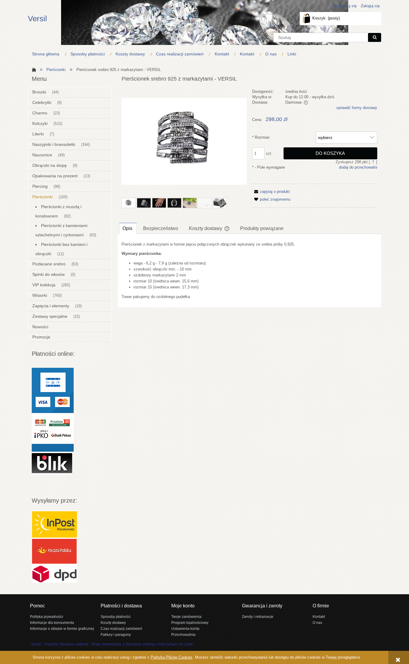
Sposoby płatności (116, 616)
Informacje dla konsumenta (52, 622)
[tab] (128, 228)
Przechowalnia (183, 634)
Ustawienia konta (185, 628)
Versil (37, 18)
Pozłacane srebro (49, 263)
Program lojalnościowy (189, 622)
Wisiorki (39, 295)
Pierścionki (42, 196)
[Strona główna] (33, 69)
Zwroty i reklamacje (257, 616)
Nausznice (42, 154)
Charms (39, 113)
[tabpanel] (249, 271)
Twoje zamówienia (186, 616)
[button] (271, 191)
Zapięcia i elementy (50, 305)
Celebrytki (41, 102)
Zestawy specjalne (49, 316)
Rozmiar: (261, 137)
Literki (38, 133)
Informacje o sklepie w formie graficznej (62, 628)
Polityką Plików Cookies (172, 657)
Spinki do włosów (48, 274)
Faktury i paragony (116, 634)
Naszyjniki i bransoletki (53, 144)
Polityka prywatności (46, 616)
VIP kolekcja (43, 284)
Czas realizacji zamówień (121, 628)
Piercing (40, 186)
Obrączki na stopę (49, 165)
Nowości (40, 326)
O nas (317, 622)
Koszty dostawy (113, 622)
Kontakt (319, 616)
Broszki (39, 92)
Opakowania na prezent (55, 175)
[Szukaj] (374, 37)
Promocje (41, 337)
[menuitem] (47, 54)
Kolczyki (40, 123)
